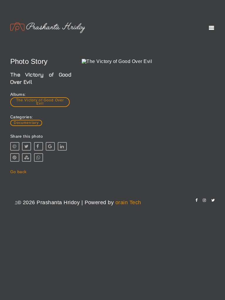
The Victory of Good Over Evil (40, 101)
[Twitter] (213, 200)
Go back (18, 172)
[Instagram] (204, 200)
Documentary (26, 123)
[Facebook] (196, 200)
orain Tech (128, 202)
